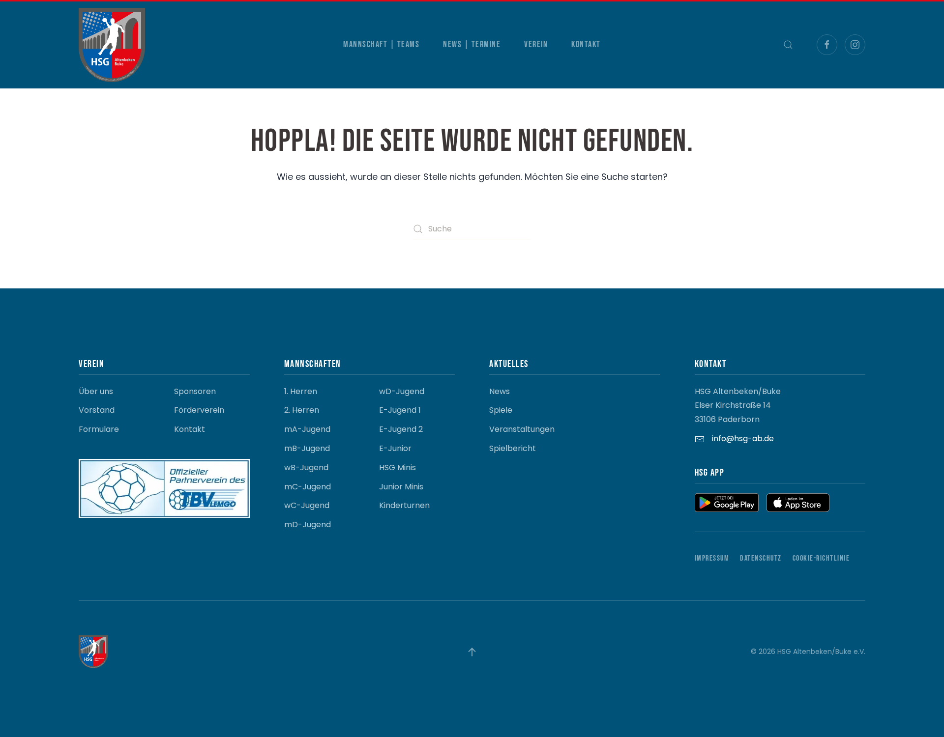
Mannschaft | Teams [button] (381, 44)
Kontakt (586, 44)
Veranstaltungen (522, 429)
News (499, 391)
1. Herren (300, 391)
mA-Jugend (307, 429)
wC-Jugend (306, 505)
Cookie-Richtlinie (821, 558)
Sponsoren (195, 391)
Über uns (96, 391)
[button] (788, 45)
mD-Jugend (307, 524)
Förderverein (199, 410)
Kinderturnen (404, 505)
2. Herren (301, 410)
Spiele (500, 410)
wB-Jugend (306, 467)
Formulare (99, 429)
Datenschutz (761, 558)
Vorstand (97, 410)
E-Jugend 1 (400, 410)
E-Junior (395, 448)
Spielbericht (512, 448)
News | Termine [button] (472, 44)
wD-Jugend (401, 391)
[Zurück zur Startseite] (112, 45)
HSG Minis (397, 467)
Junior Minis (401, 486)
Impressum (712, 558)
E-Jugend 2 (401, 429)
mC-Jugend (307, 486)
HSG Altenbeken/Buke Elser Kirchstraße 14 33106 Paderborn (738, 405)
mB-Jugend (307, 448)
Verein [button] (536, 44)
